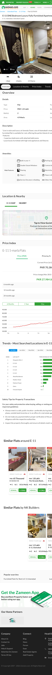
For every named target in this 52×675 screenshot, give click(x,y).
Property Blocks (24, 2)
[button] (5, 69)
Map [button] (13, 69)
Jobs (3, 645)
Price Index (36, 86)
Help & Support (7, 648)
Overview (6, 86)
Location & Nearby (21, 86)
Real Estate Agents (30, 652)
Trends (48, 86)
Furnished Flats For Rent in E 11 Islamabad (20, 579)
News (25, 642)
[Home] (3, 2)
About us (4, 639)
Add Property (28, 655)
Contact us (5, 642)
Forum (25, 645)
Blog (24, 639)
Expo (25, 648)
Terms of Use (6, 655)
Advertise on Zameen (9, 652)
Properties (10, 2)
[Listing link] (17, 470)
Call (23, 490)
